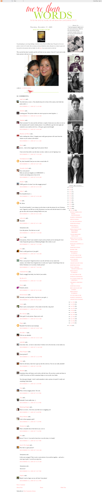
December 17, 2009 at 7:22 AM (30, 244)
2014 (70, 198)
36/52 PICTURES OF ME (75, 255)
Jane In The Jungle (24, 445)
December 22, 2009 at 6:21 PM (30, 480)
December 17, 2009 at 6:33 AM (30, 187)
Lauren (21, 304)
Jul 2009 (72, 310)
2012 (70, 202)
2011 (70, 204)
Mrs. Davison (23, 313)
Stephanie (22, 120)
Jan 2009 (72, 322)
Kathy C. (22, 191)
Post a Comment (21, 484)
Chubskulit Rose (24, 271)
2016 (70, 193)
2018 (70, 189)
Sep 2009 (72, 306)
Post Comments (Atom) (30, 491)
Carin (21, 361)
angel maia (22, 99)
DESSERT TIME (73, 249)
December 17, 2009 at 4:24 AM (30, 116)
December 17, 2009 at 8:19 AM (30, 290)
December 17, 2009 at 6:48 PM (30, 412)
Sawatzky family (24, 168)
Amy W (22, 237)
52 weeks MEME (26, 88)
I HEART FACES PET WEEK (76, 263)
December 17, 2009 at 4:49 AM (30, 129)
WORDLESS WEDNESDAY (76, 276)
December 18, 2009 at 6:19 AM (30, 461)
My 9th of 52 (23, 278)
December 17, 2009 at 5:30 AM (30, 154)
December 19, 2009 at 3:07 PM (30, 471)
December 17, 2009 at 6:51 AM (30, 223)
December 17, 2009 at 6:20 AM (30, 177)
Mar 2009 (72, 318)
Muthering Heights (24, 407)
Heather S (22, 181)
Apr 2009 (72, 316)
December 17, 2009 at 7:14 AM (30, 233)
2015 (70, 195)
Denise (21, 285)
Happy (21, 323)
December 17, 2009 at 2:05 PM (30, 366)
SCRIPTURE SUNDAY (75, 223)
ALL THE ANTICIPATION (76, 221)
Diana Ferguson (24, 351)
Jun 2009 (72, 312)
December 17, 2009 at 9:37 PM (30, 440)
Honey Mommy (24, 416)
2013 (70, 200)
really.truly (22, 218)
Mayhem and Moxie (25, 133)
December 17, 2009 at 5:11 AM (30, 141)
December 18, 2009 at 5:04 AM (30, 450)
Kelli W (22, 258)
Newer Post (19, 487)
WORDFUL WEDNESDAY (76, 217)
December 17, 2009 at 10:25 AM (31, 337)
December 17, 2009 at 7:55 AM (30, 280)
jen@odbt (22, 342)
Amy (21, 397)
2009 (70, 208)
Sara (21, 248)
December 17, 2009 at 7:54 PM (30, 431)
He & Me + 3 (23, 332)
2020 (70, 187)
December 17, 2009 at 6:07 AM (30, 164)
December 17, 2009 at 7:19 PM (30, 421)
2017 (70, 191)
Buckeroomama (24, 294)
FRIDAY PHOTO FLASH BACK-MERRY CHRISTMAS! (75, 231)
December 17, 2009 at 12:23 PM (31, 356)
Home (41, 487)
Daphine (22, 475)
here (41, 48)
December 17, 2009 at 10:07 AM (31, 328)
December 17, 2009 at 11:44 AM (31, 347)
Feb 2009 (72, 320)
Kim (21, 435)
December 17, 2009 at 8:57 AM (30, 309)
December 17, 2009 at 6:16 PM (30, 402)
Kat (21, 200)
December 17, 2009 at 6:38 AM (30, 196)
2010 (70, 206)
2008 (70, 325)
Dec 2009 (72, 210)
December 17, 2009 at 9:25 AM (30, 318)
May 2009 (72, 314)
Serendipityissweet (24, 158)
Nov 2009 (72, 302)
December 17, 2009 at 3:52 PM (30, 393)
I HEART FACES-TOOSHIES (76, 299)
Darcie (21, 145)
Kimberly (22, 110)
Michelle (22, 370)
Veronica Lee (23, 426)
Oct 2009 (72, 304)
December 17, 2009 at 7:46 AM (30, 253)
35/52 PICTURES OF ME (75, 295)
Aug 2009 (72, 308)
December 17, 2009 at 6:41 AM (30, 213)
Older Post (63, 487)
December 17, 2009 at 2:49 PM (30, 383)
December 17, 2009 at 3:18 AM (30, 106)
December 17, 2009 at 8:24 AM (30, 299)
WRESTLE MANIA (74, 219)
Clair (21, 388)
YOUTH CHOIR (73, 241)
